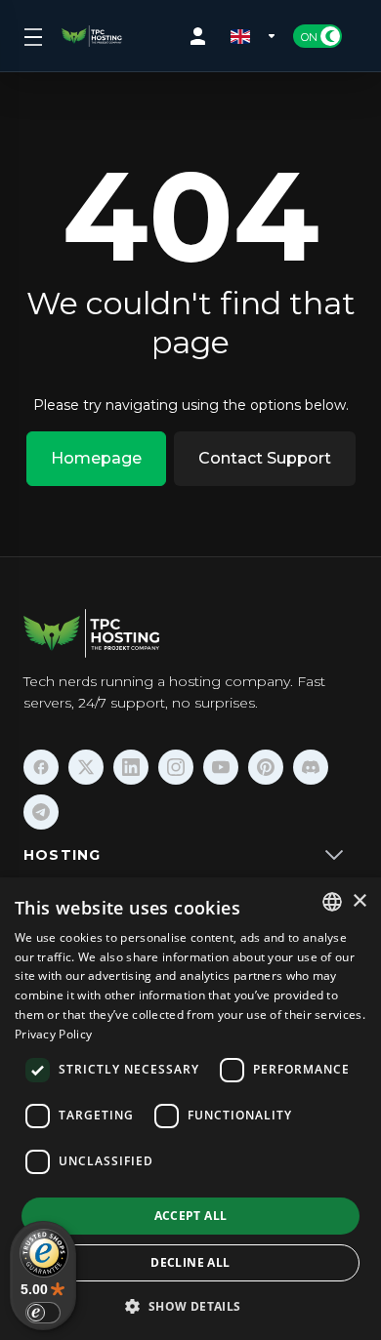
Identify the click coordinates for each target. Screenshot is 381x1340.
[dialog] (190, 1108)
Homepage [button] (96, 458)
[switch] (43, 1312)
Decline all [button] (190, 1262)
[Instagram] (175, 767)
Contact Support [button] (264, 458)
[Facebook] (41, 767)
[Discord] (310, 767)
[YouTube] (220, 767)
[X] (86, 767)
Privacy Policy (53, 1034)
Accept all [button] (191, 1215)
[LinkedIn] (130, 767)
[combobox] (332, 902)
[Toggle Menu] (31, 36)
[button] (190, 1306)
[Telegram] (41, 812)
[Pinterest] (265, 767)
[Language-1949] (254, 36)
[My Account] (202, 36)
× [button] (359, 901)
